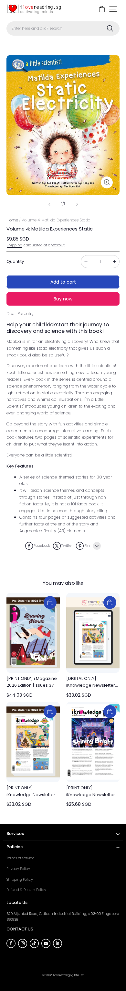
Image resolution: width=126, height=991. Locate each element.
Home (12, 220)
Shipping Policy (19, 879)
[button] (113, 9)
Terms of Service (20, 858)
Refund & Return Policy (26, 889)
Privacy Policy (18, 868)
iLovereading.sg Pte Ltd (68, 975)
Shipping (14, 245)
